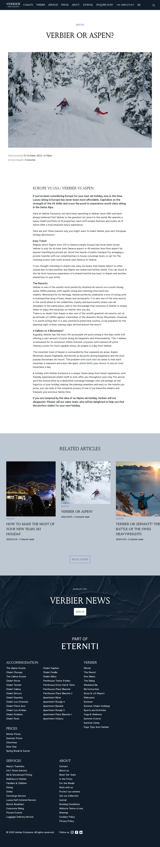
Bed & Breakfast (15, 804)
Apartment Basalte (53, 706)
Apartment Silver (52, 698)
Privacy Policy (66, 821)
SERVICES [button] (53, 4)
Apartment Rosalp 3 (54, 710)
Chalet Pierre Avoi (15, 706)
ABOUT (65, 760)
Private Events (14, 813)
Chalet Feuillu (50, 672)
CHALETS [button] (28, 4)
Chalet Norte (13, 681)
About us (64, 771)
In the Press (65, 779)
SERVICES (13, 760)
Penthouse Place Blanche (56, 689)
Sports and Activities (95, 710)
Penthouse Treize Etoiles (56, 681)
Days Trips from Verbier (96, 727)
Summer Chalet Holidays (97, 706)
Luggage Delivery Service (20, 817)
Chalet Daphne (51, 668)
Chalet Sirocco (14, 693)
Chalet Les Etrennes (17, 702)
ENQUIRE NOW (104, 4)
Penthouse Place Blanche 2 (57, 693)
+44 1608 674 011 (125, 4)
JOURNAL (88, 4)
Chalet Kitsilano (14, 715)
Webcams (89, 698)
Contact (63, 766)
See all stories (80, 559)
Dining (9, 787)
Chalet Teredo (13, 685)
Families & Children (16, 783)
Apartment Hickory (53, 719)
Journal (62, 800)
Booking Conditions (69, 804)
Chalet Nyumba (14, 698)
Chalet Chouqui (14, 672)
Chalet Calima (13, 689)
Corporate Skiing (15, 809)
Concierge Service (16, 796)
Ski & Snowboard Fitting (19, 775)
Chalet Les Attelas (16, 710)
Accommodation (22, 662)
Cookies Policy (67, 817)
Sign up (80, 611)
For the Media (66, 783)
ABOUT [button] (76, 4)
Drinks (9, 792)
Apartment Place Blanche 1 (57, 715)
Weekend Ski (91, 685)
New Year (11, 747)
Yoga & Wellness (93, 715)
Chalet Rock (12, 719)
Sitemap (63, 813)
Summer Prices (14, 738)
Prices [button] (65, 4)
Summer (88, 702)
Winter (87, 668)
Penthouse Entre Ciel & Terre (59, 685)
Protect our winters (69, 792)
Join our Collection (68, 796)
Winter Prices (13, 734)
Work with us (66, 787)
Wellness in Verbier (16, 779)
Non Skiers (89, 677)
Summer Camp (92, 723)
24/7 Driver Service (16, 771)
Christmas (11, 743)
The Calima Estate (16, 677)
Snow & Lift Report (94, 693)
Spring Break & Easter (18, 751)
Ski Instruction (91, 689)
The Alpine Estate (16, 668)
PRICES (11, 728)
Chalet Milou (49, 677)
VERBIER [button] (40, 4)
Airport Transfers (15, 766)
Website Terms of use (71, 809)
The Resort (90, 672)
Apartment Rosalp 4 (54, 702)
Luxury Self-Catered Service (21, 800)
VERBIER (90, 662)
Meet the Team (67, 775)
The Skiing (89, 681)
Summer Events (92, 719)
